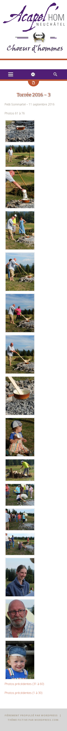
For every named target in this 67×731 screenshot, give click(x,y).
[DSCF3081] (20, 253)
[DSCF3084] (20, 377)
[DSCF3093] (20, 642)
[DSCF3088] (20, 509)
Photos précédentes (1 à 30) (23, 697)
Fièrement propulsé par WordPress (31, 719)
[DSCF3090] (20, 559)
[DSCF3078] (20, 171)
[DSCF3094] (20, 683)
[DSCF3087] (20, 485)
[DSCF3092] (20, 600)
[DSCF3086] (20, 460)
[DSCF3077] (20, 146)
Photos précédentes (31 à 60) (24, 688)
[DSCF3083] (20, 336)
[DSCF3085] (20, 419)
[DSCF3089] (20, 534)
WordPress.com (46, 724)
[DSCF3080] (20, 212)
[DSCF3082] (20, 295)
